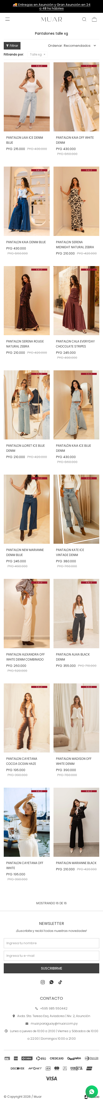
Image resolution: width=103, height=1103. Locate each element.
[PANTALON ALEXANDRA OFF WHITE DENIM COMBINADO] (27, 613)
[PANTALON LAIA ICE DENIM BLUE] (27, 96)
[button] (84, 19)
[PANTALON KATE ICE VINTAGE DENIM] (77, 509)
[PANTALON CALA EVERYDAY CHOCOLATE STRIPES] (77, 300)
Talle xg (36, 54)
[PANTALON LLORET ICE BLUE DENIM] (27, 404)
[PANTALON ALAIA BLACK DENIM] (77, 613)
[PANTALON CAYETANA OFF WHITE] (27, 822)
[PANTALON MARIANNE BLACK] (77, 822)
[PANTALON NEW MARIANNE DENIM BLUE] (27, 509)
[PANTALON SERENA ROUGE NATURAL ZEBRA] (27, 300)
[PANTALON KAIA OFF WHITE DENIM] (77, 96)
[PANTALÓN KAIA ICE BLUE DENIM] (77, 404)
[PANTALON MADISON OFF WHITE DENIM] (77, 718)
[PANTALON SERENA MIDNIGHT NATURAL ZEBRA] (77, 201)
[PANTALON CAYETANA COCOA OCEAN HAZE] (27, 718)
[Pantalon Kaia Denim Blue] (27, 201)
